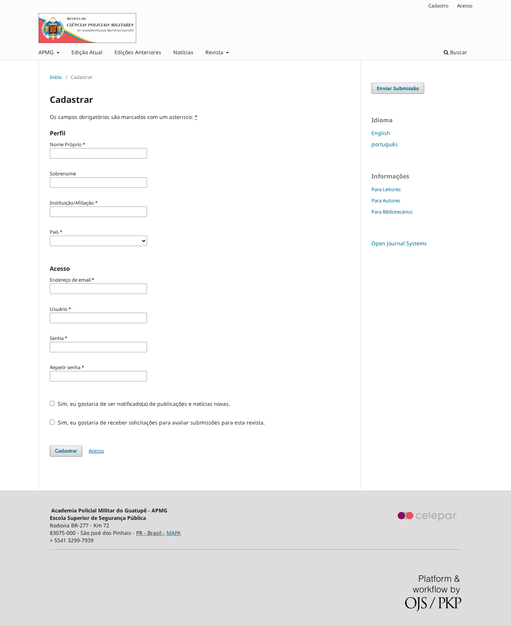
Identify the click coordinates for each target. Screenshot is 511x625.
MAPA (173, 532)
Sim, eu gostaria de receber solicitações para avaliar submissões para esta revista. (160, 422)
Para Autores (385, 200)
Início (56, 77)
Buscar (458, 52)
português (384, 144)
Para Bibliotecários (392, 211)
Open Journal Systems (399, 243)
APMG (47, 52)
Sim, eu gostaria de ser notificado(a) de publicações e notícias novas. (143, 403)
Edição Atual (86, 52)
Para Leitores (386, 189)
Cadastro (438, 5)
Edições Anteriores (137, 52)
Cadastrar (66, 451)
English (380, 133)
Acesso (464, 5)
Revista (215, 52)
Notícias (183, 52)
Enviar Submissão (398, 88)
